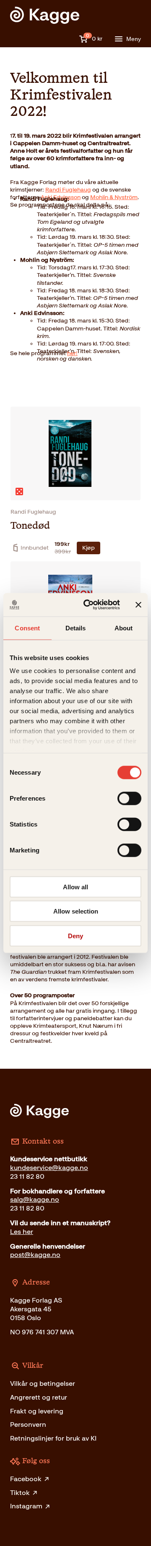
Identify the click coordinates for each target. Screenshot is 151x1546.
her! (72, 353)
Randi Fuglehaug (68, 189)
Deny (75, 935)
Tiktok (20, 1493)
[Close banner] (138, 605)
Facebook (26, 1479)
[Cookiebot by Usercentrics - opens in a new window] (88, 604)
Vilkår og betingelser (42, 1383)
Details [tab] (75, 627)
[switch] (129, 798)
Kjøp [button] (88, 547)
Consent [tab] (27, 627)
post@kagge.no (35, 1255)
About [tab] (124, 627)
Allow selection (75, 911)
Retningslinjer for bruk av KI (53, 1438)
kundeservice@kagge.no (49, 1168)
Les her (21, 1232)
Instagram (26, 1506)
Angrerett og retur (38, 1397)
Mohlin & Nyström (114, 197)
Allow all (75, 886)
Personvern (28, 1424)
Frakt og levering (36, 1411)
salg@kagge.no (34, 1199)
